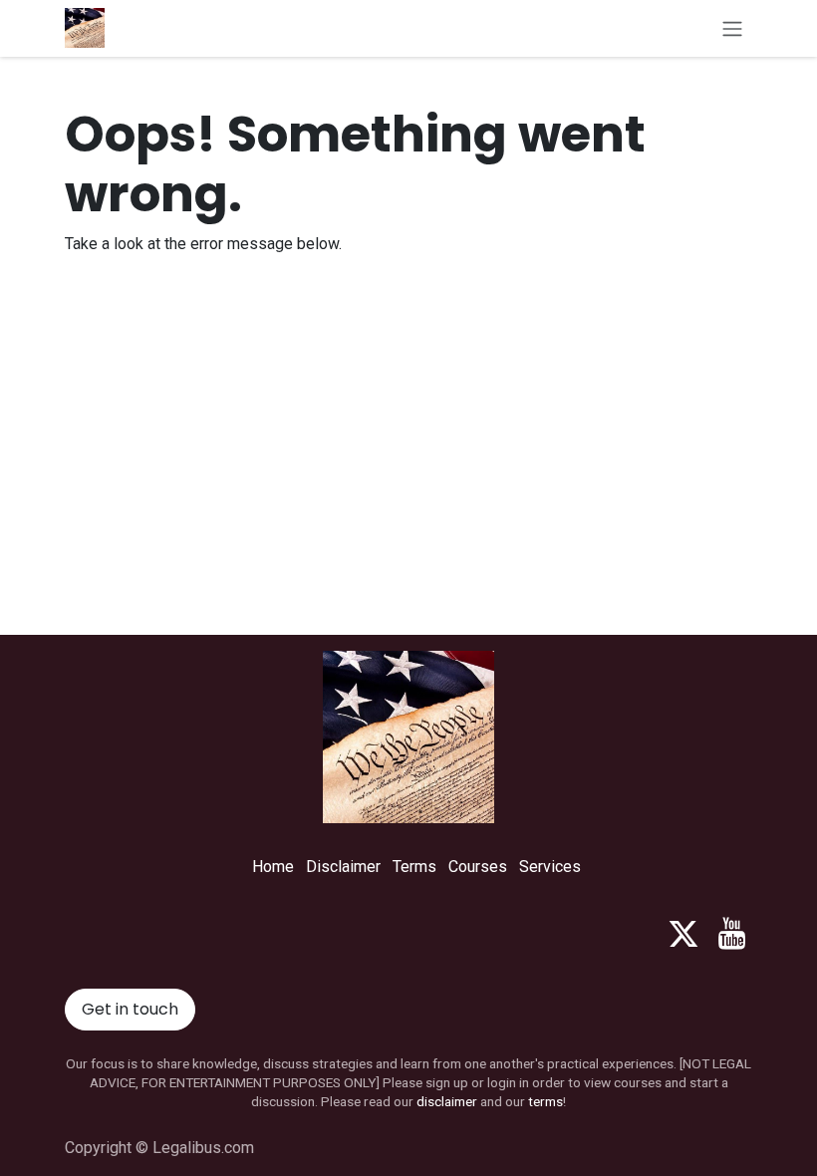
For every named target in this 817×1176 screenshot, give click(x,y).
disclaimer (446, 1101)
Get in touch (130, 1009)
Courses (477, 866)
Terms (414, 866)
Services (550, 866)
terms (545, 1101)
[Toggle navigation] (732, 28)
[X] (683, 934)
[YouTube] (731, 934)
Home (273, 866)
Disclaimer (343, 866)
